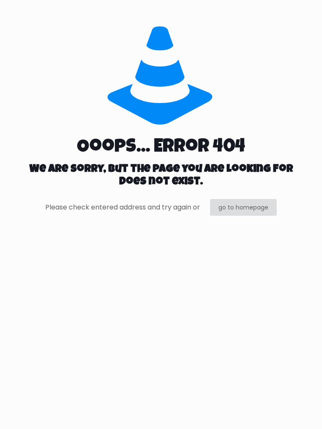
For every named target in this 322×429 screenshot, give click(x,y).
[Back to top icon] (282, 412)
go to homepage (243, 207)
